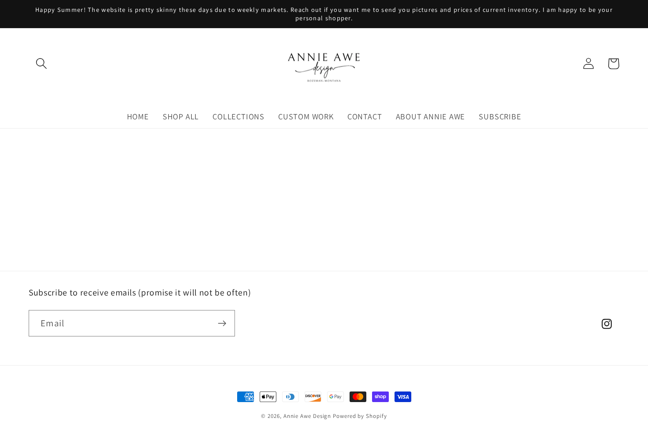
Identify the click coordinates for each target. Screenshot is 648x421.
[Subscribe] (222, 323)
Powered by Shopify (360, 416)
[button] (41, 63)
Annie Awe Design (307, 416)
